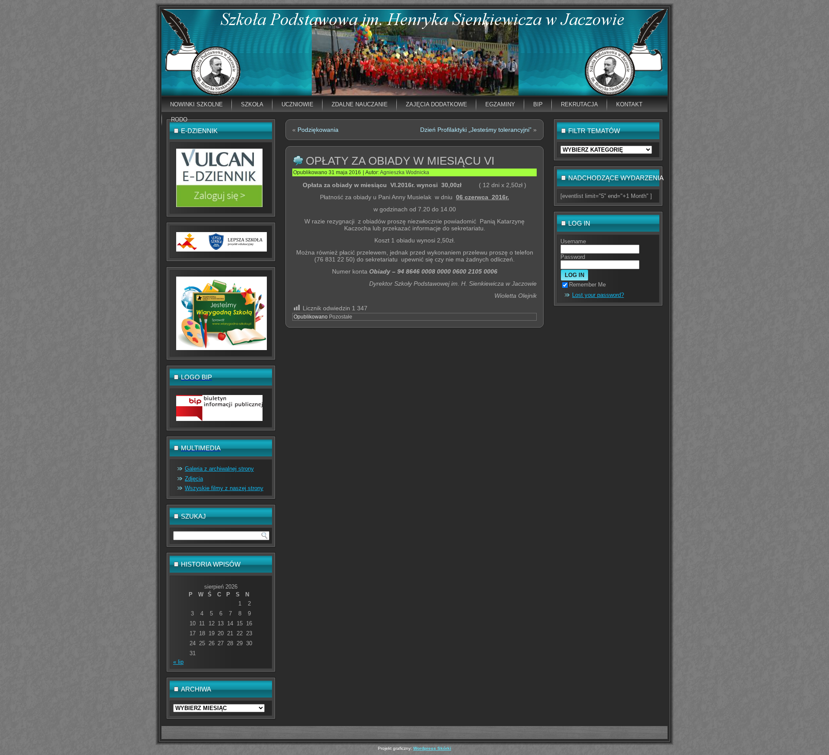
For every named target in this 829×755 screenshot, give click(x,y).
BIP (538, 104)
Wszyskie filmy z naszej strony (224, 488)
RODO (179, 119)
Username (573, 241)
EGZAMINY (500, 104)
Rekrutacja (579, 104)
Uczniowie (297, 104)
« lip (178, 662)
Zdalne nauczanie (360, 104)
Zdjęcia (194, 478)
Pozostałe (340, 317)
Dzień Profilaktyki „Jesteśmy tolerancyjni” (476, 129)
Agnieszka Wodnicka (404, 172)
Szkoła (252, 104)
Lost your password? (598, 295)
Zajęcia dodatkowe (436, 104)
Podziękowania (318, 129)
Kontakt (629, 104)
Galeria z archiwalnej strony (219, 468)
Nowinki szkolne (196, 104)
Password (572, 257)
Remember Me (587, 284)
